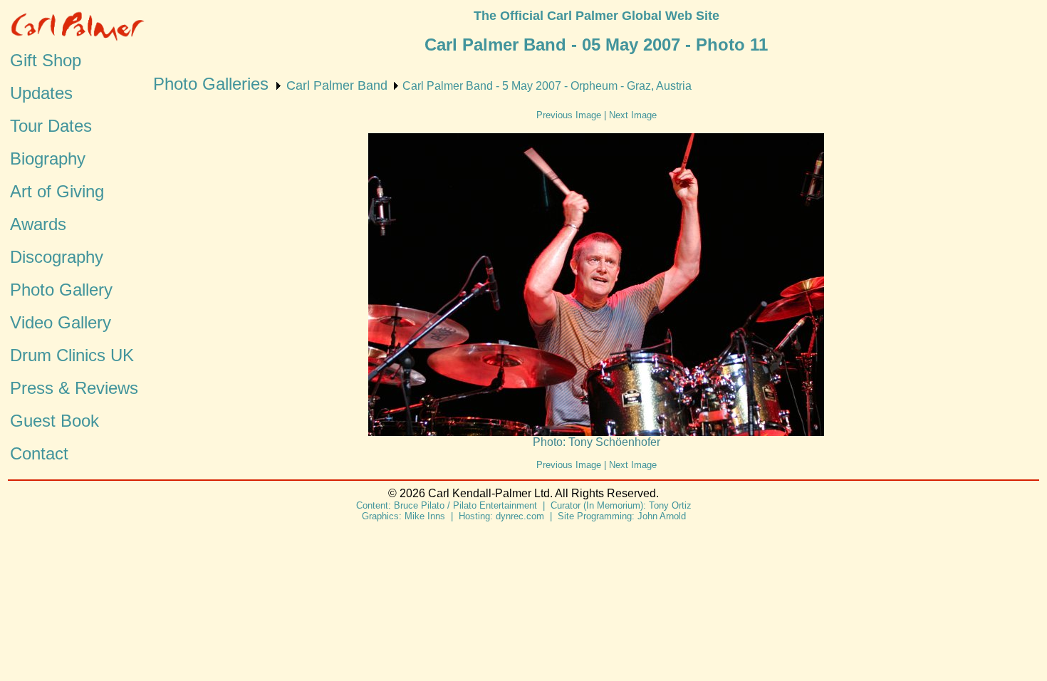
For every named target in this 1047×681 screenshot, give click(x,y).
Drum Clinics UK (72, 355)
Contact (39, 453)
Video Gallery (60, 322)
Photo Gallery (61, 289)
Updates (41, 93)
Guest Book (54, 420)
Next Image (633, 115)
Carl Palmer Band (336, 85)
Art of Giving (57, 191)
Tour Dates (51, 125)
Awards (38, 224)
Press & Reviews (74, 387)
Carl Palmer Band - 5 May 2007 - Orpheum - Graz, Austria (547, 86)
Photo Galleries (211, 83)
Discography (56, 256)
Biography (47, 158)
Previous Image (568, 115)
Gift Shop (45, 60)
